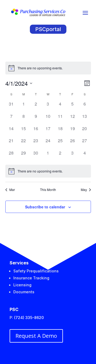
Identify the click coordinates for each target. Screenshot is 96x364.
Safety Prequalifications (36, 271)
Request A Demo (36, 335)
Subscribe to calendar (45, 206)
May (84, 189)
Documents (23, 292)
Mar (12, 189)
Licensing (22, 285)
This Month (48, 189)
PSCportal (48, 29)
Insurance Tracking (31, 278)
